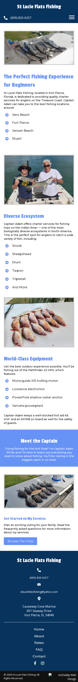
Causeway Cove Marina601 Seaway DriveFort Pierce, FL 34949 (39, 610)
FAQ (39, 649)
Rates (39, 643)
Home (39, 629)
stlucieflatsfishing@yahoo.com (39, 592)
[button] (71, 17)
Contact (39, 656)
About (39, 636)
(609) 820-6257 (20, 18)
